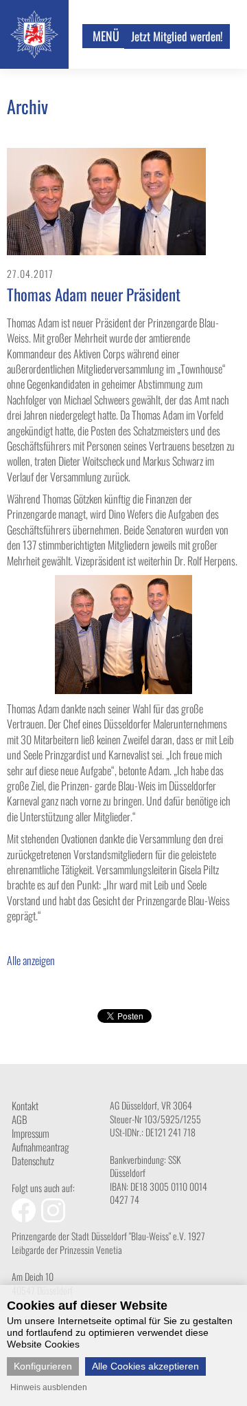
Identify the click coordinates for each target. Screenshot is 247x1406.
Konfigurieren (43, 1366)
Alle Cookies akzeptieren (145, 1366)
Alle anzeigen (31, 960)
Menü (106, 36)
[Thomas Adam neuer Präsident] (106, 251)
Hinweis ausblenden (48, 1387)
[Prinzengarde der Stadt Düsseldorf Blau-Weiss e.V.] (34, 54)
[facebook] (26, 1218)
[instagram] (55, 1218)
